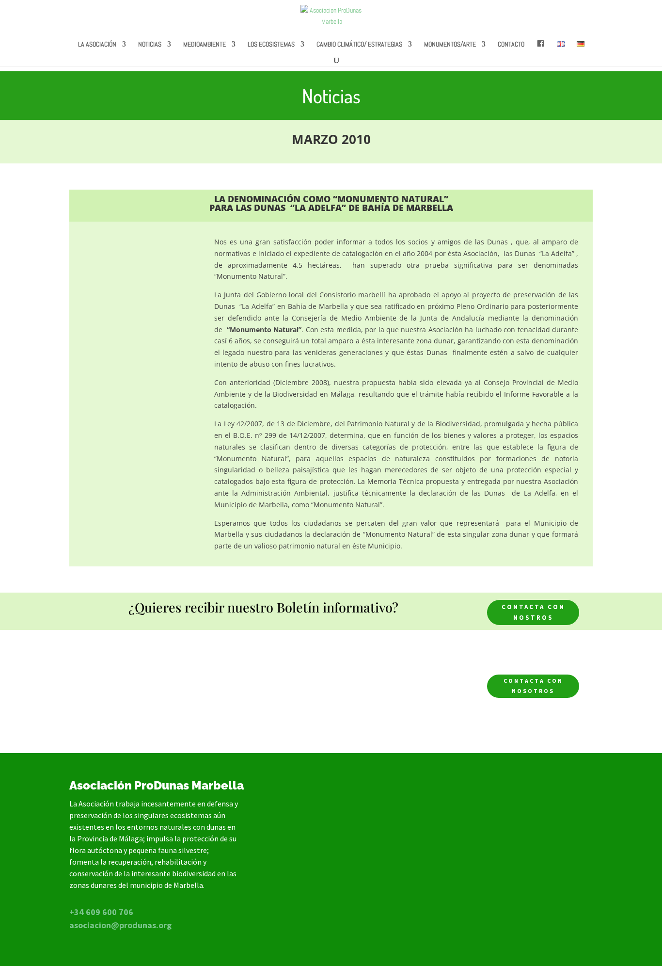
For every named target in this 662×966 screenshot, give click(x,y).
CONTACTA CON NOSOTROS (533, 685)
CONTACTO (511, 44)
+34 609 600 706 (101, 912)
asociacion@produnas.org (120, 925)
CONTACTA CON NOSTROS (533, 612)
